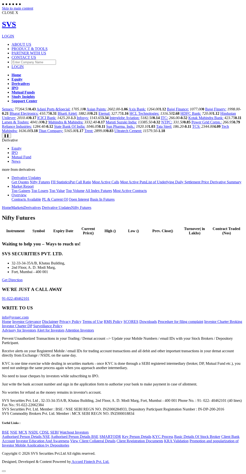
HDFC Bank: (190, 113)
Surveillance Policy (47, 326)
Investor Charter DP (17, 326)
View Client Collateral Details (93, 441)
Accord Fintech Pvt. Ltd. (90, 462)
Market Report (23, 186)
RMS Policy (113, 322)
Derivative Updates (26, 178)
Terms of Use (92, 322)
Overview (19, 195)
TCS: (196, 126)
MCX (22, 432)
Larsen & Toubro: (15, 122)
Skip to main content (17, 8)
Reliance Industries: (17, 126)
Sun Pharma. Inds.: (120, 126)
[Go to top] (4, 471)
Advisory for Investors (19, 330)
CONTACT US (24, 57)
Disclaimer (50, 322)
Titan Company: (51, 131)
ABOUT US (21, 44)
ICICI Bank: (46, 118)
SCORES (130, 322)
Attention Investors (79, 330)
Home (6, 207)
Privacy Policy (70, 322)
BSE (5, 432)
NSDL (33, 432)
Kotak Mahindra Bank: (205, 118)
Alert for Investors (50, 330)
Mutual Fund (21, 157)
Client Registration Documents (140, 441)
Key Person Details (136, 437)
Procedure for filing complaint (180, 322)
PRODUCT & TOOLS (30, 49)
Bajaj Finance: (178, 109)
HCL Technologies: (144, 113)
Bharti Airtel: (67, 113)
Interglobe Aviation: (125, 118)
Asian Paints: (96, 109)
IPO (15, 153)
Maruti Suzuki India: (121, 122)
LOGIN (8, 36)
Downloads (148, 322)
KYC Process (162, 437)
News (16, 161)
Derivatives (32, 207)
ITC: (164, 118)
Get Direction (12, 280)
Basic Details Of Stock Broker (197, 437)
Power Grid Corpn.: (206, 122)
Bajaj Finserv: (215, 109)
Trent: (88, 131)
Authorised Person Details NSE (26, 437)
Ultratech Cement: (128, 131)
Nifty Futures (81, 207)
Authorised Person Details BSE (74, 437)
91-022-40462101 (15, 298)
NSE (14, 432)
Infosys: (83, 118)
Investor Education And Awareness (42, 441)
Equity (17, 148)
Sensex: (8, 109)
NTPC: (166, 122)
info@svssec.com (15, 317)
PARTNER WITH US (29, 53)
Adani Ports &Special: (53, 109)
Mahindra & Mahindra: (65, 122)
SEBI (54, 432)
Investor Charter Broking (223, 322)
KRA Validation (176, 441)
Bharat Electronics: (24, 113)
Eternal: (104, 113)
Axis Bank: (137, 109)
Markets (17, 207)
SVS (9, 24)
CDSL (44, 432)
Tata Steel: (164, 126)
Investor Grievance (26, 322)
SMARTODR (110, 437)
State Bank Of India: (69, 126)
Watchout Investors (74, 432)
